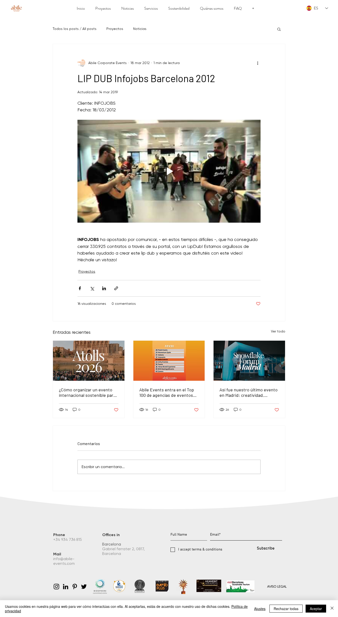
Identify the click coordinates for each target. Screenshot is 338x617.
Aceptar (316, 608)
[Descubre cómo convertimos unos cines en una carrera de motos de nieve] (249, 361)
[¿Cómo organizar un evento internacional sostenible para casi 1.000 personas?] (88, 361)
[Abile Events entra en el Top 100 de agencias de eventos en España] (169, 361)
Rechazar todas (286, 608)
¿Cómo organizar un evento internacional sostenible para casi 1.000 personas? (87, 392)
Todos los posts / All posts (75, 29)
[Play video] (169, 171)
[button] (279, 29)
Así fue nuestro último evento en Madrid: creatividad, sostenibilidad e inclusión (248, 392)
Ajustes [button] (260, 608)
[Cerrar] (332, 608)
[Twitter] (84, 586)
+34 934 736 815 (68, 539)
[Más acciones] (258, 63)
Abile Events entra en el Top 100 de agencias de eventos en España (166, 392)
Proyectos (114, 29)
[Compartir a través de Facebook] (79, 288)
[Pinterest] (74, 586)
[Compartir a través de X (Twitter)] (92, 288)
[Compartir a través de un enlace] (116, 288)
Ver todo (278, 331)
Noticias (139, 29)
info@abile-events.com (64, 561)
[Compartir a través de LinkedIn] (104, 288)
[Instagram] (56, 586)
